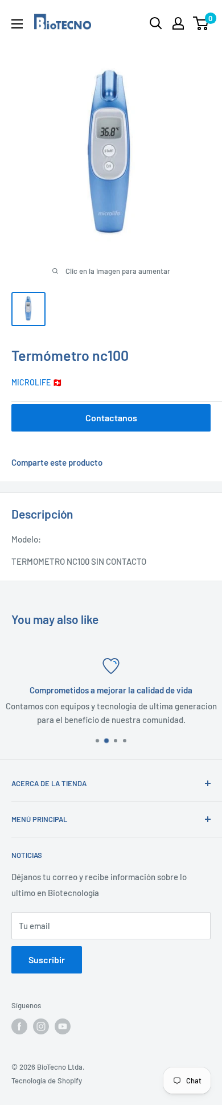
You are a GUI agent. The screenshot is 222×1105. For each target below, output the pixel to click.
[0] (201, 23)
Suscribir (46, 959)
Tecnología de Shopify (46, 1080)
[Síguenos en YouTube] (63, 1026)
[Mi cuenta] (178, 23)
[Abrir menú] (17, 23)
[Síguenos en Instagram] (41, 1026)
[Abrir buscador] (156, 23)
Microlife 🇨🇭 (36, 382)
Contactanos (111, 417)
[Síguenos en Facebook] (19, 1026)
